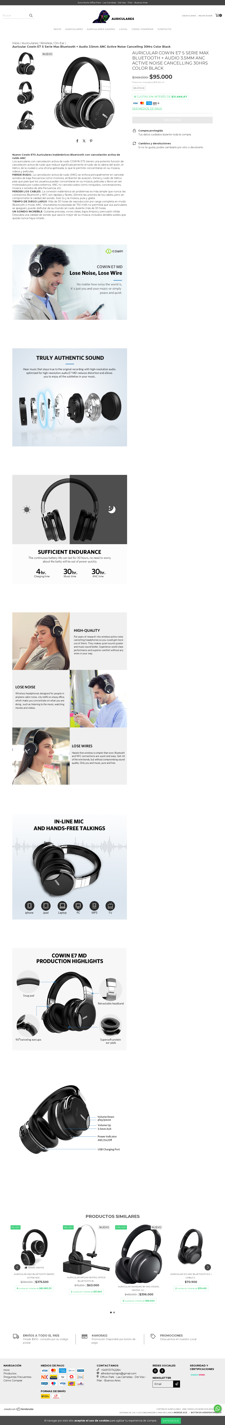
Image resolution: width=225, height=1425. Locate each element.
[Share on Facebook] (77, 141)
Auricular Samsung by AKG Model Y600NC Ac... (138, 1288)
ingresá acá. (181, 1412)
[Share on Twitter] (84, 141)
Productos (10, 1373)
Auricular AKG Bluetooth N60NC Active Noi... (34, 1276)
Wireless (46, 43)
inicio (7, 1370)
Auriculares (74, 29)
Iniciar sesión (205, 16)
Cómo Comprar (142, 29)
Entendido (171, 1420)
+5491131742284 (111, 1370)
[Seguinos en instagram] (155, 1370)
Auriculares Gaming (101, 29)
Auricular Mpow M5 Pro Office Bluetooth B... (86, 1279)
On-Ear (59, 43)
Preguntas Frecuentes (17, 1377)
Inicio (57, 29)
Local (123, 29)
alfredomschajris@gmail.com (118, 1373)
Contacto (165, 29)
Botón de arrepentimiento (206, 1412)
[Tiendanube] (19, 1410)
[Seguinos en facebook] (162, 1370)
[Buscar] (30, 15)
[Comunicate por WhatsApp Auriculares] (217, 1409)
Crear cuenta (189, 16)
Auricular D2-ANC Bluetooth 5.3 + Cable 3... (191, 1276)
